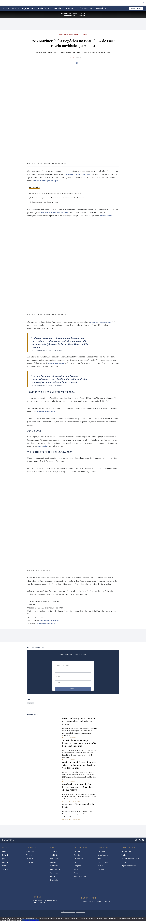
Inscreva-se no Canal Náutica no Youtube (45, 202)
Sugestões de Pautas (128, 866)
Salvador (101, 869)
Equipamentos (28, 8)
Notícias (69, 8)
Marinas (53, 862)
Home (60, 34)
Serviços (15, 8)
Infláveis (5, 855)
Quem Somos (126, 851)
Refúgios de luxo (80, 876)
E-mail (58, 682)
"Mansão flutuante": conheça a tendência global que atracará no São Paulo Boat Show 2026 (79, 743)
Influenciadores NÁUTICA (130, 859)
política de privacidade (68, 912)
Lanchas (5, 862)
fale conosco (80, 912)
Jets (3, 859)
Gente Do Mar (66, 819)
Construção (54, 851)
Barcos (6, 8)
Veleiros (5, 869)
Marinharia (54, 866)
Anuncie (124, 862)
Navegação (30, 859)
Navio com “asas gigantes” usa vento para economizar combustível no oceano (78, 721)
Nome (58, 676)
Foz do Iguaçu (103, 862)
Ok (23, 920)
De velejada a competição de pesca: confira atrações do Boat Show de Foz (57, 193)
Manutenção (54, 859)
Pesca (76, 873)
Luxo (75, 862)
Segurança (30, 862)
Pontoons (5, 866)
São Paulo (101, 851)
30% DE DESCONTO (79, 15)
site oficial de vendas (46, 623)
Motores (29, 855)
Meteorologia (55, 869)
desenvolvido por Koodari (73, 915)
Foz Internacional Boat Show (75, 34)
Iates (4, 851)
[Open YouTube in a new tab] (77, 63)
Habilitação (54, 855)
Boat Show (58, 8)
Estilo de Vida (44, 8)
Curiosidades (66, 802)
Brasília (100, 866)
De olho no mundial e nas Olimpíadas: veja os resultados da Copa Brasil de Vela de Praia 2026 (79, 765)
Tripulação (54, 880)
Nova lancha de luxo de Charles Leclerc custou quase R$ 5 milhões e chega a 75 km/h (78, 787)
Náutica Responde (84, 8)
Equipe (123, 855)
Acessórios (30, 851)
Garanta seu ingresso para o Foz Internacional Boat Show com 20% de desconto (58, 198)
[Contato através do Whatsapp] (134, 841)
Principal (30, 703)
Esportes (77, 855)
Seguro (52, 876)
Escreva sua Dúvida (62, 665)
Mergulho (77, 866)
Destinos (77, 851)
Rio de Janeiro (103, 855)
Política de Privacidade (31, 920)
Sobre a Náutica (129, 847)
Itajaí (99, 859)
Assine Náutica (136, 8)
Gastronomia (78, 859)
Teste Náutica (101, 8)
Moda (76, 869)
